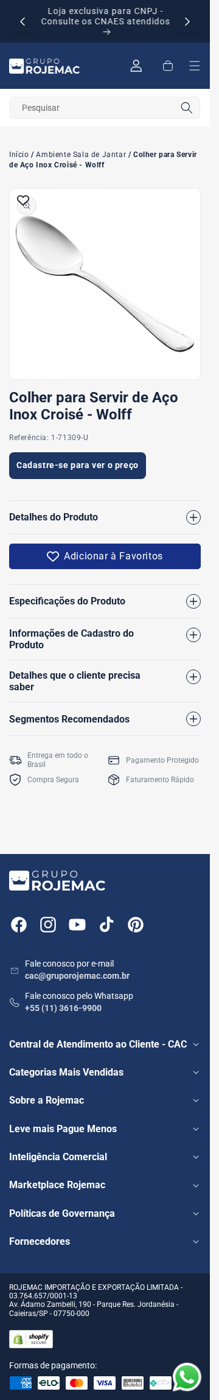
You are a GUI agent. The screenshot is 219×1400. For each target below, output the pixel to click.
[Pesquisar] (187, 108)
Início (19, 155)
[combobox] (105, 108)
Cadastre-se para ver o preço (77, 465)
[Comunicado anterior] (22, 21)
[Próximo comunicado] (187, 21)
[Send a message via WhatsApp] (187, 1377)
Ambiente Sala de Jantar (81, 155)
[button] (168, 65)
